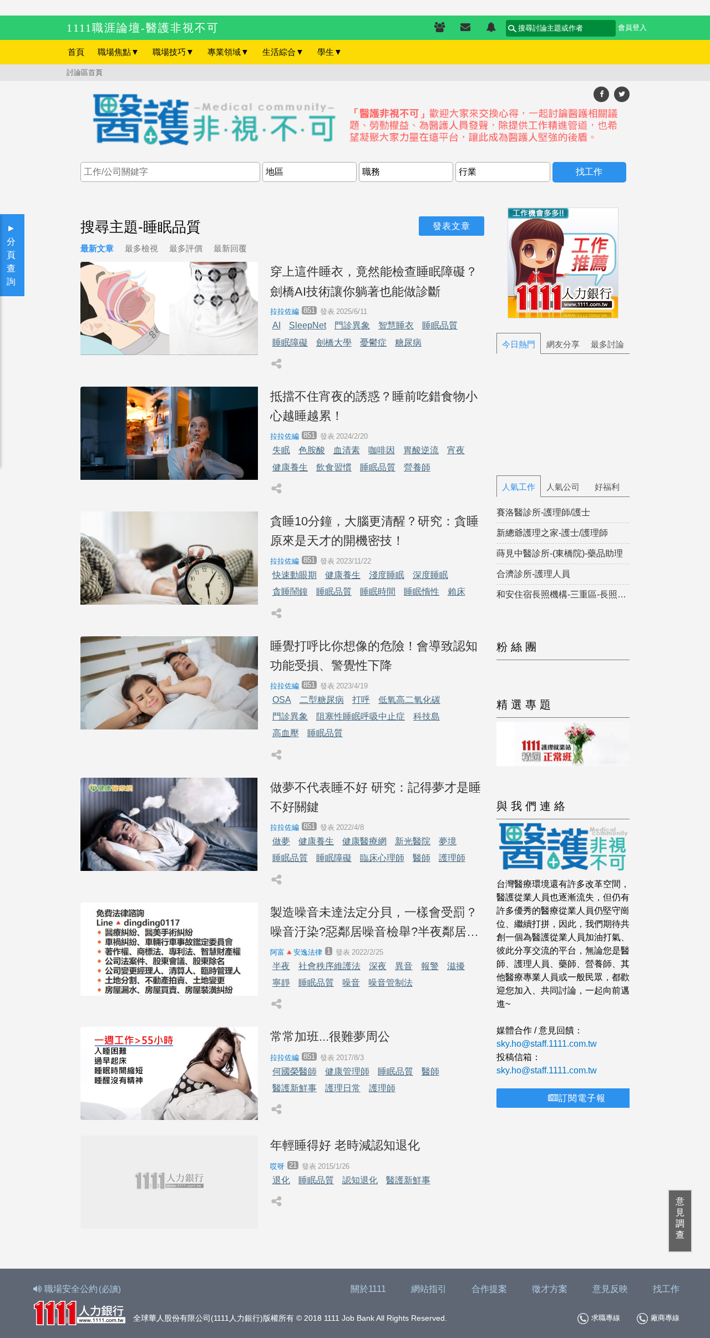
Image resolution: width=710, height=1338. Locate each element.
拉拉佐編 (284, 311)
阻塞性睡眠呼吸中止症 (360, 716)
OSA (281, 700)
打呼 (361, 700)
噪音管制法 (390, 982)
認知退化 (360, 1180)
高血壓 (285, 733)
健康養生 (290, 467)
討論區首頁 (85, 72)
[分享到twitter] (622, 94)
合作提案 (489, 1289)
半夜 (281, 966)
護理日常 (343, 1088)
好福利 (607, 486)
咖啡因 (381, 450)
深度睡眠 (430, 575)
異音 (404, 966)
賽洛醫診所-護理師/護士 (543, 512)
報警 (430, 966)
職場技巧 (173, 52)
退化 (281, 1180)
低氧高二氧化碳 (409, 700)
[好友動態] (491, 28)
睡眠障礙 (290, 342)
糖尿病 (408, 342)
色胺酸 (311, 450)
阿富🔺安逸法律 (296, 952)
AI (276, 325)
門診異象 (352, 325)
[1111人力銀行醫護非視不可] (355, 120)
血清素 (346, 450)
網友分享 (563, 344)
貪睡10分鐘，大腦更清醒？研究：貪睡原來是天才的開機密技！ (374, 531)
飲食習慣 (334, 467)
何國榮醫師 (294, 1071)
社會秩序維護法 (329, 966)
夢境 (448, 841)
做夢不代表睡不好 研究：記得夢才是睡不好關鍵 (375, 797)
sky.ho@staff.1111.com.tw (546, 1043)
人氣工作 (518, 486)
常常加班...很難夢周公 (330, 1036)
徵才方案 (549, 1289)
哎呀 (277, 1166)
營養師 (417, 467)
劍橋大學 (334, 342)
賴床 (456, 591)
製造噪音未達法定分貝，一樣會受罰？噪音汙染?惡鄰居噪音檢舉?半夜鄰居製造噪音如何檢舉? (374, 923)
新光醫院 (412, 841)
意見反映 (610, 1289)
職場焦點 (118, 52)
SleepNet (307, 325)
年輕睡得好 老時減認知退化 (345, 1145)
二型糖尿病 (322, 700)
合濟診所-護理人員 (533, 574)
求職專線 (605, 1318)
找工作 (666, 1289)
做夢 (281, 841)
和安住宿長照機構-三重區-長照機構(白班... (563, 594)
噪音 (351, 982)
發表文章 (451, 226)
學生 (329, 52)
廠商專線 (665, 1318)
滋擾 (456, 966)
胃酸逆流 (421, 450)
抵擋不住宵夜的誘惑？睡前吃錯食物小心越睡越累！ (374, 406)
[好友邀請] (440, 28)
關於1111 (368, 1289)
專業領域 (228, 52)
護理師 (452, 858)
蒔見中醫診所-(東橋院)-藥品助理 (559, 553)
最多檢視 (141, 248)
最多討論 (607, 344)
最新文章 (97, 248)
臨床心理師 (382, 858)
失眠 (281, 450)
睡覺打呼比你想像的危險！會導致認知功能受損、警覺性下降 (374, 655)
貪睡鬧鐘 (290, 591)
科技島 (426, 716)
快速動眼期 (294, 575)
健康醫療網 (364, 841)
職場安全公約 (82, 1289)
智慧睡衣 (396, 325)
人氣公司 (563, 486)
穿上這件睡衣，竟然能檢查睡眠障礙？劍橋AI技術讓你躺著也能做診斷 (374, 281)
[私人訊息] (465, 28)
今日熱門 (518, 344)
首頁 (76, 52)
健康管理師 (347, 1071)
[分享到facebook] (601, 94)
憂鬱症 (373, 342)
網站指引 (429, 1289)
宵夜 (456, 450)
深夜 (378, 966)
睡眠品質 (440, 325)
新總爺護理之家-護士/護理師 (552, 533)
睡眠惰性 (421, 591)
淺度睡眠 (386, 575)
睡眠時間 (377, 591)
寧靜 (281, 982)
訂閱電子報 (582, 1098)
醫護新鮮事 (294, 1088)
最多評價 (185, 248)
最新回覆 (230, 248)
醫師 (421, 858)
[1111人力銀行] (79, 1311)
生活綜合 (283, 52)
